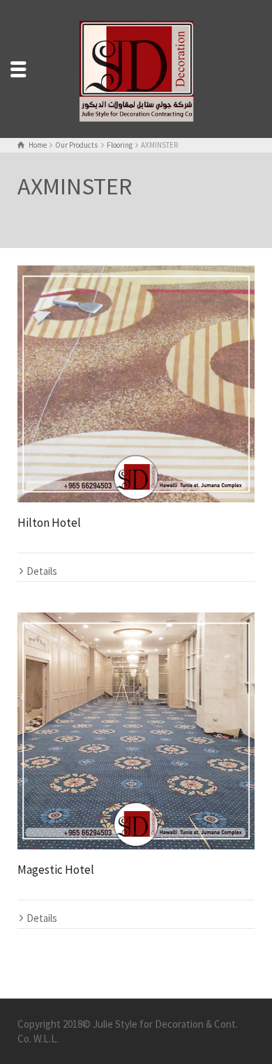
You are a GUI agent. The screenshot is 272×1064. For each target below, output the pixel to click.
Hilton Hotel (49, 522)
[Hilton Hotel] (136, 383)
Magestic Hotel (55, 869)
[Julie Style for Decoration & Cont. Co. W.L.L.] (136, 67)
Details (42, 571)
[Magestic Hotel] (136, 730)
